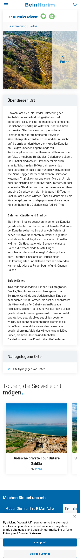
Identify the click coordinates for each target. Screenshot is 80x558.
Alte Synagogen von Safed (29, 369)
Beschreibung (17, 26)
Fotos (33, 26)
